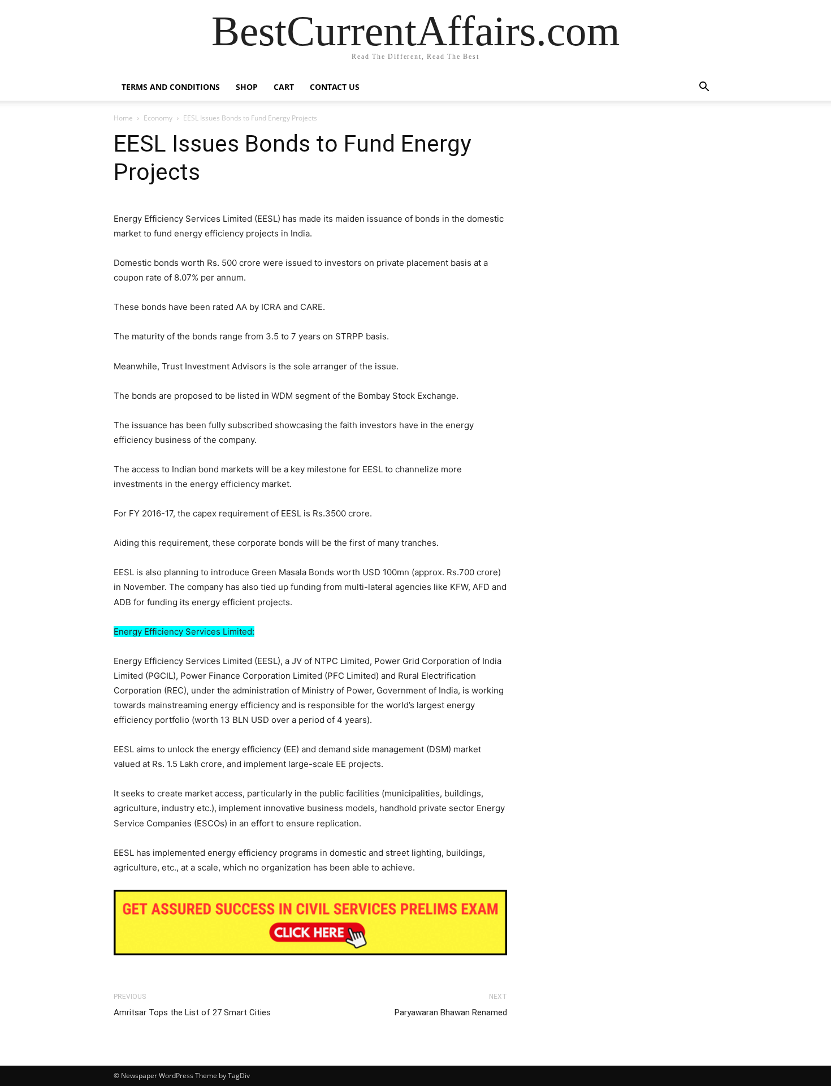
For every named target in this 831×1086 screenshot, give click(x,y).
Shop (247, 86)
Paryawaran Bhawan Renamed (451, 1012)
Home (123, 118)
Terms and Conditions (171, 86)
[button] (703, 88)
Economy (158, 118)
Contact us (335, 86)
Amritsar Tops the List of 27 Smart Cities (192, 1012)
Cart (284, 86)
